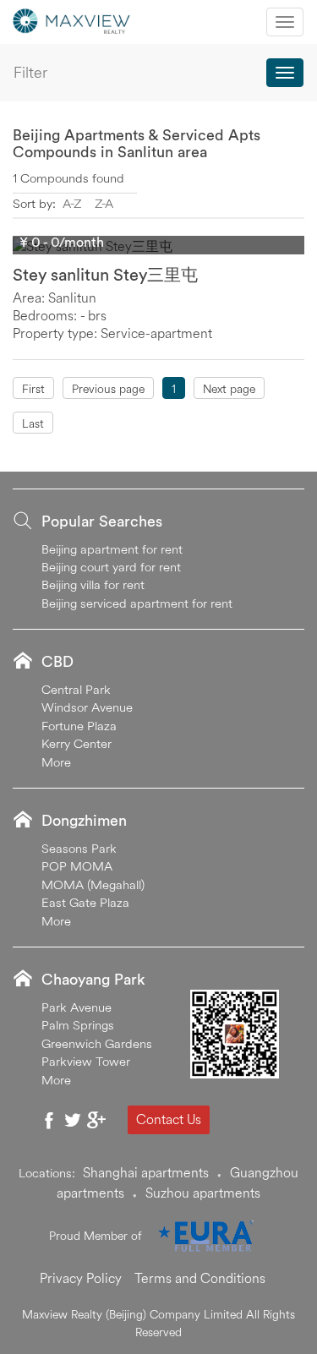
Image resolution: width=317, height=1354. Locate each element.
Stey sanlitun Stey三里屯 (105, 274)
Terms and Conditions (199, 1277)
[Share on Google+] (96, 1120)
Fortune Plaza (79, 726)
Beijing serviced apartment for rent (136, 603)
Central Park (76, 689)
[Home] (72, 19)
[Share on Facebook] (49, 1120)
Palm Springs (77, 1025)
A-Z (72, 203)
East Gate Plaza (85, 902)
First (33, 388)
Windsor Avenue (87, 707)
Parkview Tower (85, 1061)
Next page (229, 388)
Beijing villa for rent (93, 584)
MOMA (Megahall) (93, 884)
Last (33, 423)
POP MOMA (76, 866)
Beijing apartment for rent (112, 549)
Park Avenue (76, 1007)
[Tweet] (72, 1120)
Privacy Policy (81, 1277)
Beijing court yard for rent (111, 567)
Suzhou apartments (202, 1192)
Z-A (104, 203)
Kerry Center (76, 743)
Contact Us (168, 1119)
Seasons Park (79, 848)
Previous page (108, 388)
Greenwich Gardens (96, 1043)
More (56, 762)
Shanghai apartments (146, 1172)
